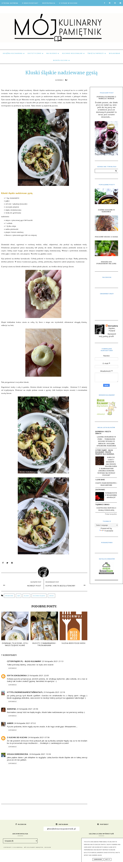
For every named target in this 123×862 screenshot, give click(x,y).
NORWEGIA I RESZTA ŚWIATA (103, 432)
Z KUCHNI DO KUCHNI (17, 737)
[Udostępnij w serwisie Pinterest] (12, 563)
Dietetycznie (35, 53)
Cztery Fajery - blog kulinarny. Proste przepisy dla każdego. (105, 452)
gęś (18, 595)
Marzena (11, 709)
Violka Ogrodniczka (18, 754)
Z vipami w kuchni (68, 3)
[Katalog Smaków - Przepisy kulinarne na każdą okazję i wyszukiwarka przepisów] (106, 573)
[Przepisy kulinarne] (106, 415)
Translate (108, 530)
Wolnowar (114, 53)
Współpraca (48, 3)
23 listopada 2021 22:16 (54, 692)
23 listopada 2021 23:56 (27, 709)
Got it (107, 859)
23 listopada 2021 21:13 (53, 661)
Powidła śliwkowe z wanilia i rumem (106, 97)
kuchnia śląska (39, 595)
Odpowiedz (12, 668)
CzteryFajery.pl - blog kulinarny (24, 661)
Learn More (98, 859)
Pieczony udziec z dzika (106, 237)
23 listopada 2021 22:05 (38, 675)
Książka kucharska (13, 53)
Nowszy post (34, 586)
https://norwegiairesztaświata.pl (25, 692)
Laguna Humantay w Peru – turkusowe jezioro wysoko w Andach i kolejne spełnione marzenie (106, 441)
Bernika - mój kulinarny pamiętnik (30, 847)
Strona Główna (10, 3)
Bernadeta (113, 326)
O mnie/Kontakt (30, 3)
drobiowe (9, 595)
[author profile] (44, 571)
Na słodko (52, 53)
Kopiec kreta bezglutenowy (60, 586)
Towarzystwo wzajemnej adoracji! (111, 495)
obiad (51, 595)
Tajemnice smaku (102, 504)
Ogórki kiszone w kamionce (106, 211)
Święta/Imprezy (96, 53)
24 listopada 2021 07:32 (25, 723)
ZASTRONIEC (100, 490)
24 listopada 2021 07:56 (39, 737)
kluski (26, 595)
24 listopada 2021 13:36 (40, 754)
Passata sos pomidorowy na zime (106, 262)
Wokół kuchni (60, 60)
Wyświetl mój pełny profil (107, 335)
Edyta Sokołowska (17, 675)
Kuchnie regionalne (72, 53)
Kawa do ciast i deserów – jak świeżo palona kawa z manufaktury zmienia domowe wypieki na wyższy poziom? (107, 466)
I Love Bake (100, 480)
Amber (10, 723)
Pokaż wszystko (111, 514)
